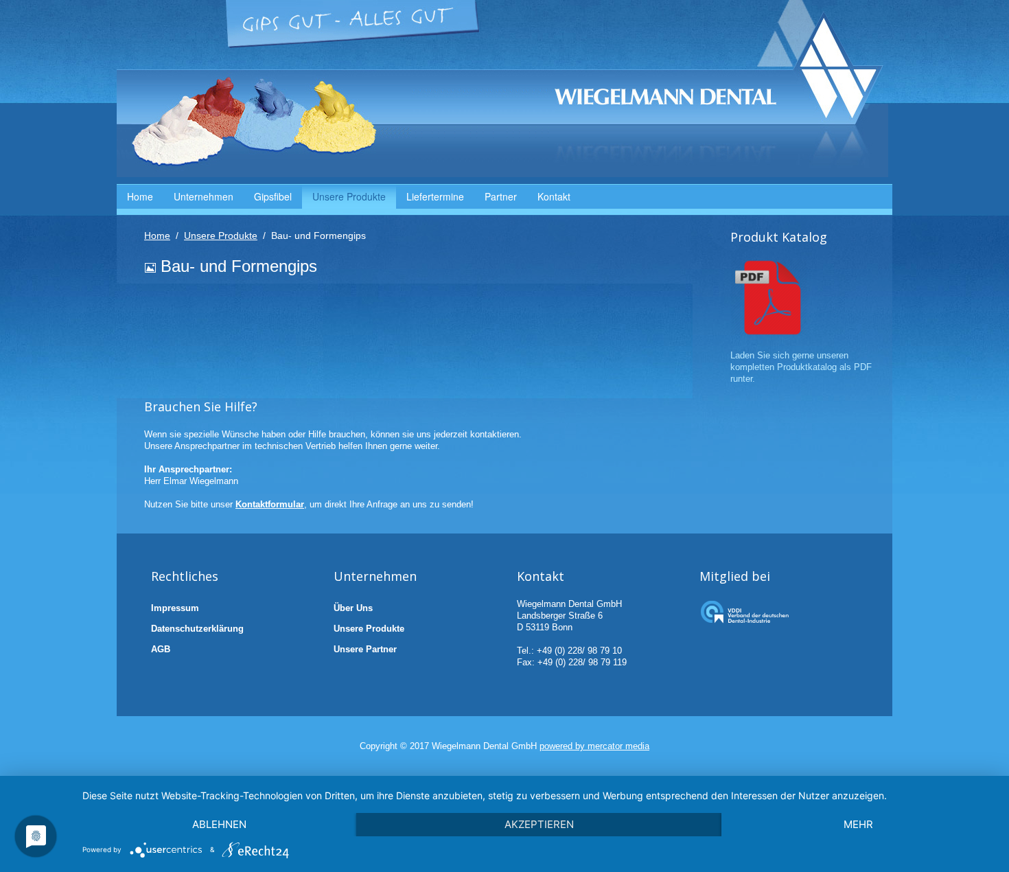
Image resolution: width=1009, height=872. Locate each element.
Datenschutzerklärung (197, 628)
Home (140, 196)
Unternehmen (203, 196)
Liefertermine (435, 196)
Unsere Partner (365, 649)
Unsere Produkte (349, 196)
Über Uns (353, 608)
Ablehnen (219, 824)
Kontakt (553, 196)
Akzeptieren (539, 824)
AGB (160, 649)
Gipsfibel (273, 196)
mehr (858, 824)
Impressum (175, 608)
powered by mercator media (594, 746)
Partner (501, 196)
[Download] (768, 296)
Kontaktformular (269, 504)
